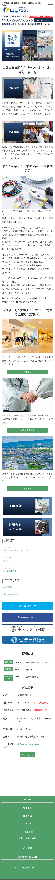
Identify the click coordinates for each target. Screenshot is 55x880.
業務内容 (27, 816)
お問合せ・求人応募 (27, 857)
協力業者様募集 (27, 430)
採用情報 (27, 808)
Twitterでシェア (28, 606)
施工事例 (27, 372)
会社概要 (27, 489)
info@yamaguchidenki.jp (28, 744)
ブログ (27, 824)
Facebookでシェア (28, 617)
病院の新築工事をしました (14, 549)
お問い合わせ (27, 755)
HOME (27, 800)
